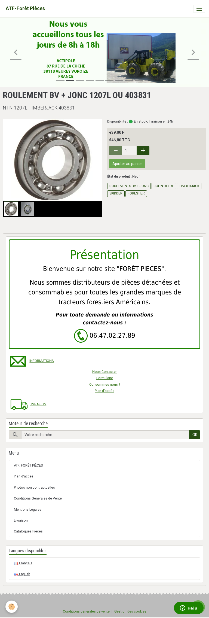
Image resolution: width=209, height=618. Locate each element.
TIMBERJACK (189, 186)
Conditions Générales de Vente (38, 498)
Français (25, 563)
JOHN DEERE (164, 186)
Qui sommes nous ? (104, 384)
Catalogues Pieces (28, 531)
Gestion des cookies (130, 611)
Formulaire (104, 378)
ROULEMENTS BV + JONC (129, 186)
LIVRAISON (38, 404)
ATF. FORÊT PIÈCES (28, 465)
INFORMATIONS (41, 361)
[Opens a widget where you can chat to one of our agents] (189, 608)
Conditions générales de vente (86, 611)
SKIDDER (115, 193)
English (24, 574)
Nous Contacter (104, 372)
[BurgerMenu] (199, 9)
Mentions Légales (27, 510)
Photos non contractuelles (34, 487)
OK (194, 435)
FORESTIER (136, 193)
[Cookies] (11, 607)
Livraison (21, 520)
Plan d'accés (104, 391)
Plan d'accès (23, 476)
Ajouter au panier (127, 164)
